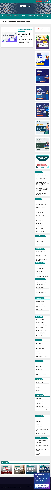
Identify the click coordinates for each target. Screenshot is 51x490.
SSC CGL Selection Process (41, 330)
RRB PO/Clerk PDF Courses (41, 244)
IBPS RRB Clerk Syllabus (40, 284)
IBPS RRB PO (29, 465)
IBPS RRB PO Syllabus (40, 268)
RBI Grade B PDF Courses (41, 238)
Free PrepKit (17, 15)
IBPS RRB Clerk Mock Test (41, 204)
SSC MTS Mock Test (39, 228)
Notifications (8, 15)
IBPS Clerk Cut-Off (39, 406)
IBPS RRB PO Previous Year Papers (42, 276)
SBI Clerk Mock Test (39, 220)
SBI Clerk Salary (39, 369)
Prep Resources (40, 15)
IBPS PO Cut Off (39, 390)
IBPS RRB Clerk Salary (40, 287)
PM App (23, 18)
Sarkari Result (31, 15)
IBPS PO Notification (39, 382)
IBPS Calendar (38, 421)
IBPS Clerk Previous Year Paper (42, 409)
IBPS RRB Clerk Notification (41, 282)
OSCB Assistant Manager (28, 29)
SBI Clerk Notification (40, 364)
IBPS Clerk (41, 465)
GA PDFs (4, 18)
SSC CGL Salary (39, 335)
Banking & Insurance (21, 29)
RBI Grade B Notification (40, 301)
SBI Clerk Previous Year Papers (41, 374)
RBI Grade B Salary (39, 309)
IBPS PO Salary (39, 387)
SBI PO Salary (38, 351)
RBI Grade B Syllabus (40, 304)
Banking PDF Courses (40, 241)
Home (28, 486)
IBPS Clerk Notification (40, 398)
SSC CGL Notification (40, 319)
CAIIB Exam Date (39, 426)
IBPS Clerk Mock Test (40, 215)
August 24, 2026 (6, 471)
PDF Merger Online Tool (40, 433)
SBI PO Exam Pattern (40, 348)
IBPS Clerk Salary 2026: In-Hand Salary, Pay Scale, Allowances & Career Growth (42, 189)
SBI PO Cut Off (38, 353)
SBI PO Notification (39, 343)
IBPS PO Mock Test (39, 212)
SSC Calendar (38, 418)
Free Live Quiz (11, 18)
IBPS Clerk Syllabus (39, 401)
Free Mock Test (39, 1)
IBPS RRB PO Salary (40, 271)
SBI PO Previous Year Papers (41, 356)
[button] (47, 16)
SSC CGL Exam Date (40, 322)
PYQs (18, 18)
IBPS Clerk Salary (39, 403)
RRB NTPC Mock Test (40, 231)
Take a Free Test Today (42, 485)
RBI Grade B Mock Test (40, 207)
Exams (23, 15)
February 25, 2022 (22, 36)
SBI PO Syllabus (39, 345)
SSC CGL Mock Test (39, 223)
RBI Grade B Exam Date (40, 306)
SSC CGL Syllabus (39, 327)
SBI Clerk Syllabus (39, 366)
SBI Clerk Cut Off (39, 372)
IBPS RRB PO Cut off (40, 273)
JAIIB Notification (39, 424)
